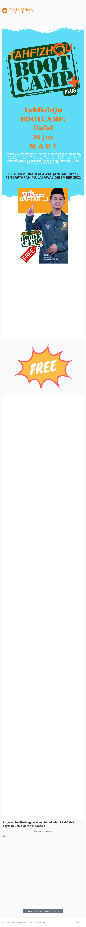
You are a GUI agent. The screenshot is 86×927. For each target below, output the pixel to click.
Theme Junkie (41, 922)
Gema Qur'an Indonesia (14, 922)
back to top (79, 922)
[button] (43, 911)
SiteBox (25, 922)
